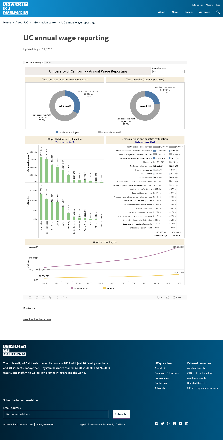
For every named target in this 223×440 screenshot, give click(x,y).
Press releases (162, 378)
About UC (22, 22)
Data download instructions (37, 319)
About (161, 12)
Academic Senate (196, 378)
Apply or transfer (197, 368)
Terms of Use (26, 424)
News (175, 12)
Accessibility (9, 424)
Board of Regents (197, 383)
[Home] (15, 8)
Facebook (156, 423)
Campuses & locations (167, 373)
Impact (189, 12)
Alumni (209, 5)
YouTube (181, 423)
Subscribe (121, 414)
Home (7, 22)
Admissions (197, 5)
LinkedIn (186, 423)
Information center (45, 22)
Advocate (204, 12)
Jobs (218, 5)
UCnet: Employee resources (202, 388)
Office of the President (200, 373)
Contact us (161, 383)
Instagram (168, 423)
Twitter (162, 423)
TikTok (174, 423)
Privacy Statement (45, 424)
